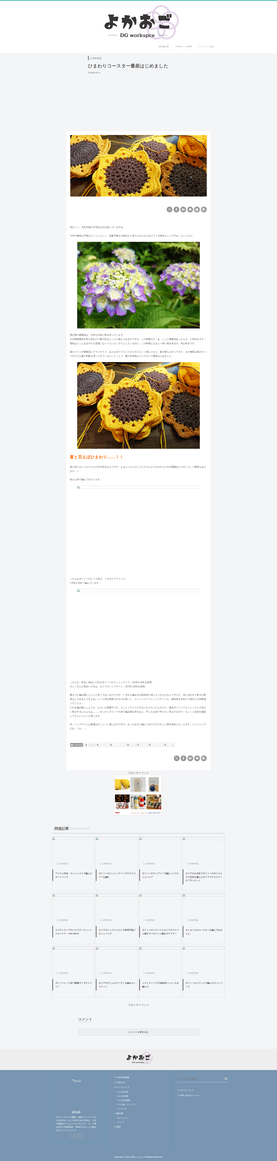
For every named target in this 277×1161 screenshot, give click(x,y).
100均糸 (91, 745)
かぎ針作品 (95, 58)
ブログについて (186, 1090)
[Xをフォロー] (72, 1136)
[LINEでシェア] (190, 209)
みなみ (76, 1112)
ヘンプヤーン (157, 745)
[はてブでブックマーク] (183, 209)
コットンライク (119, 745)
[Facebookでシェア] (176, 209)
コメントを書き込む (138, 1032)
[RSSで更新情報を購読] (80, 1136)
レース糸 (170, 745)
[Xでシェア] (169, 209)
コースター (103, 745)
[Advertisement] (138, 97)
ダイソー (143, 745)
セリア (132, 745)
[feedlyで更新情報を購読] (76, 1136)
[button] (204, 209)
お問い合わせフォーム (189, 1095)
